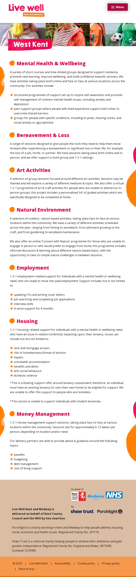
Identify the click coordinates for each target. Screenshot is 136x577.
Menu (120, 7)
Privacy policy (111, 563)
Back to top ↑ (27, 569)
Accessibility (62, 563)
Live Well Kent (38, 563)
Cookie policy (86, 563)
